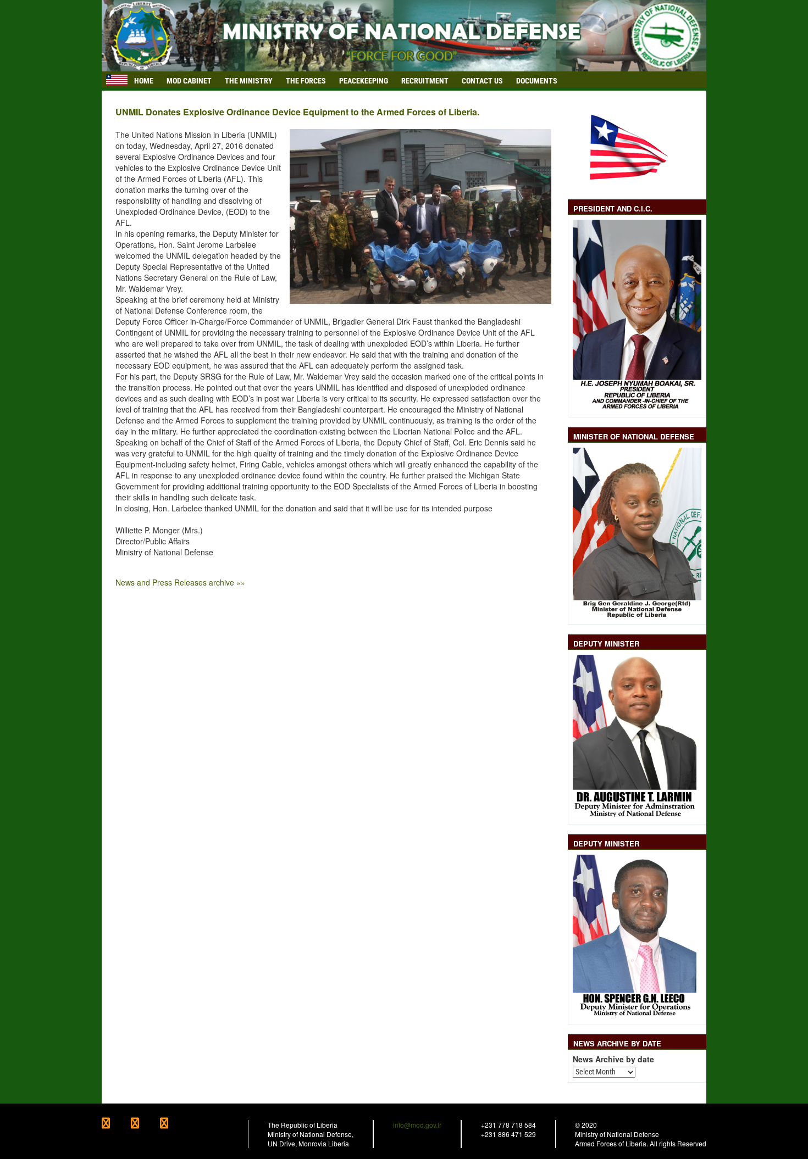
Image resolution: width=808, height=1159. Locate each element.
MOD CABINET (189, 80)
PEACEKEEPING (363, 80)
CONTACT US (482, 80)
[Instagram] (173, 1124)
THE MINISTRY (249, 80)
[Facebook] (116, 1124)
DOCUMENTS (536, 80)
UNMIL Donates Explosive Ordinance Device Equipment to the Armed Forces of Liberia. (297, 112)
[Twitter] (145, 1124)
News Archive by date (613, 1059)
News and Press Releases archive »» (180, 582)
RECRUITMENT (425, 80)
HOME (143, 80)
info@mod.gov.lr (417, 1124)
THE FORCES (306, 80)
